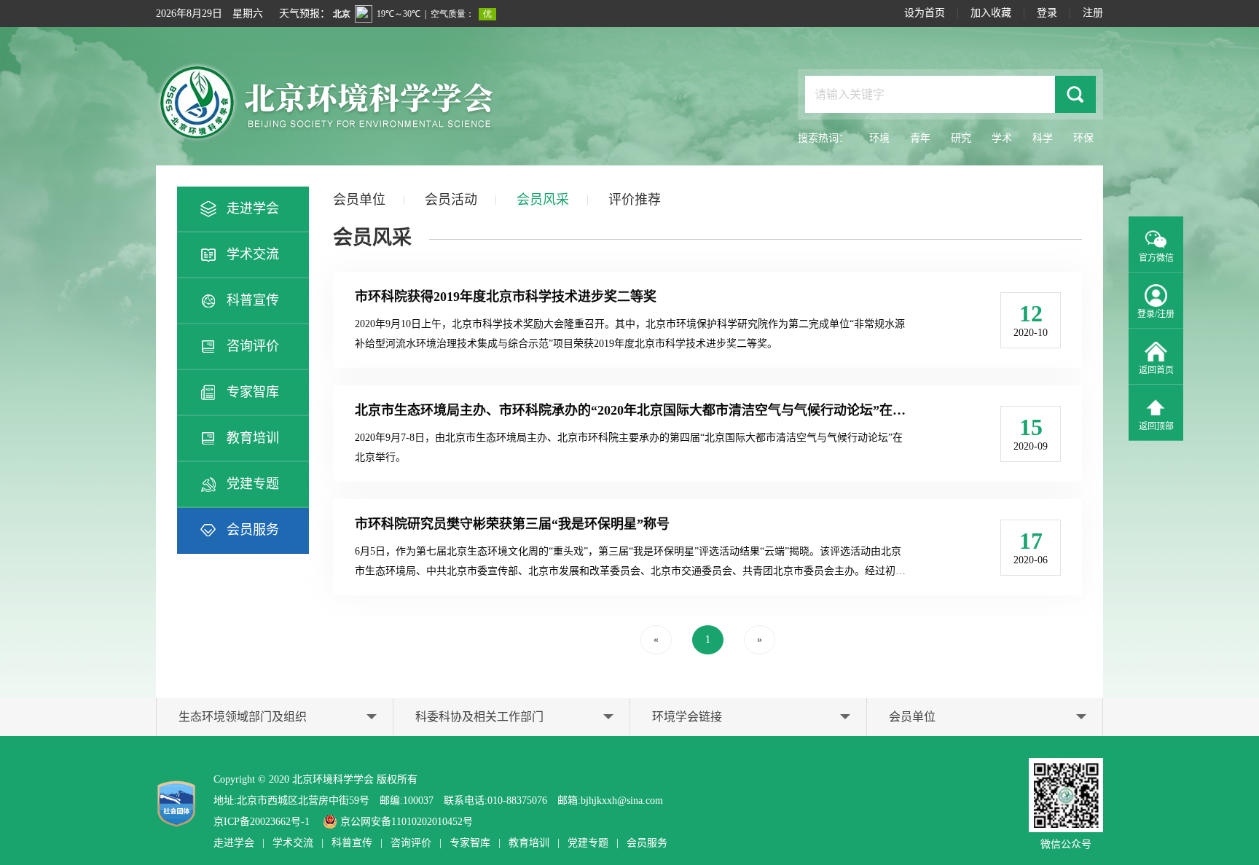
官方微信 (1156, 258)
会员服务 (253, 529)
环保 (1083, 138)
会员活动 (451, 199)
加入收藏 (990, 12)
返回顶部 (1156, 426)
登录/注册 (1155, 314)
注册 (1093, 12)
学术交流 (253, 254)
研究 (961, 138)
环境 (879, 138)
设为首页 (924, 12)
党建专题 (253, 484)
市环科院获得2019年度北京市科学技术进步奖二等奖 (505, 296)
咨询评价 (253, 346)
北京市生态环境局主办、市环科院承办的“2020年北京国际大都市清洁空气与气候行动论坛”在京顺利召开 (656, 410)
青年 (920, 138)
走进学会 (253, 208)
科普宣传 (253, 300)
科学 (1042, 138)
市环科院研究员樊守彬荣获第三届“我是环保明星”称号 (512, 524)
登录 (1047, 12)
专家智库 (253, 392)
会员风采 (543, 199)
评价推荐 (634, 199)
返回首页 (1156, 370)
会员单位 (359, 199)
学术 (1002, 138)
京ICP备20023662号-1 (261, 821)
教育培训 (253, 438)
